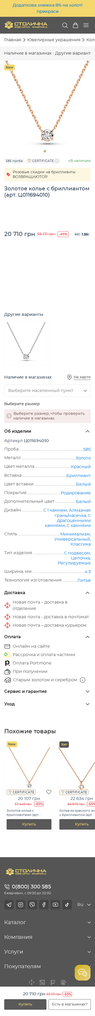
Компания (18, 937)
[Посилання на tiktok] (67, 904)
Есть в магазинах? (70, 1004)
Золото (83, 458)
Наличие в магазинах (27, 53)
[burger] (86, 25)
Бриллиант (78, 476)
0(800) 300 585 (31, 886)
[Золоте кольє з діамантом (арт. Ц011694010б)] (26, 344)
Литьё (84, 580)
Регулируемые (74, 563)
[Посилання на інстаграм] (20, 904)
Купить (25, 1004)
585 (87, 449)
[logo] (26, 25)
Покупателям (22, 966)
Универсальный (72, 539)
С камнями (79, 525)
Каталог (15, 922)
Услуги (13, 952)
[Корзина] (75, 25)
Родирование (76, 493)
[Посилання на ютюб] (55, 904)
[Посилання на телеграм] (9, 904)
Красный (81, 467)
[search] (65, 25)
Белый (83, 484)
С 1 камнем (55, 510)
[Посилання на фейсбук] (44, 904)
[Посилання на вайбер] (32, 904)
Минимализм (75, 534)
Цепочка (80, 558)
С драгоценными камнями (68, 521)
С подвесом (77, 553)
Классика (80, 544)
